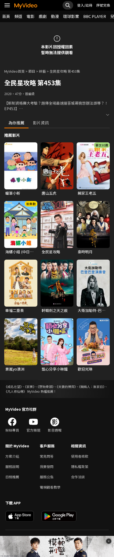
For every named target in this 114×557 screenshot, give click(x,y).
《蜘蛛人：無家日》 (91, 386)
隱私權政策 (79, 466)
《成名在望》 (13, 386)
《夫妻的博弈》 (66, 386)
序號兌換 (103, 5)
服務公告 (47, 476)
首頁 (6, 16)
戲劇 (43, 16)
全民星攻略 (51, 251)
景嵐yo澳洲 (14, 369)
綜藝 (42, 71)
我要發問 (47, 466)
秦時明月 (85, 251)
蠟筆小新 (12, 193)
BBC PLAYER (94, 16)
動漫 (55, 16)
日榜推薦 (12, 476)
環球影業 (71, 16)
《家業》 (29, 386)
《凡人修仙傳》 (15, 391)
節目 (31, 71)
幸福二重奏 (14, 310)
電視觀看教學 (50, 487)
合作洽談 (78, 476)
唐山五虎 (49, 193)
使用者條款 (79, 456)
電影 (30, 16)
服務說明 (12, 466)
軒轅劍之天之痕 (55, 310)
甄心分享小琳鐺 (55, 369)
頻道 (18, 16)
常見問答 (47, 456)
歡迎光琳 (85, 369)
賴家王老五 (87, 193)
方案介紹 (12, 456)
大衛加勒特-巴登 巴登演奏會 (91, 310)
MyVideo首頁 (14, 71)
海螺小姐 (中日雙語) (19, 251)
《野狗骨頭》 (46, 386)
